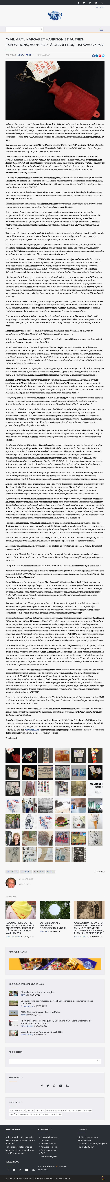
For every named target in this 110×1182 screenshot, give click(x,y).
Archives (45, 1140)
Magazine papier (55, 964)
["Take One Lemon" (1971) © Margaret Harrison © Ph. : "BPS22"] (95, 821)
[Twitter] (84, 3)
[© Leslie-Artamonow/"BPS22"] (13, 821)
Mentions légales (49, 1156)
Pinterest (100, 55)
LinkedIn (96, 55)
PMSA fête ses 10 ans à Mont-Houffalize (40, 1012)
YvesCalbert (24, 55)
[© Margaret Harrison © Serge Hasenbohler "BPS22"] (62, 821)
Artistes (26, 872)
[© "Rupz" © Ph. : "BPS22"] (45, 805)
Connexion (100, 7)
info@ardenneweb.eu (88, 1137)
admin (43, 931)
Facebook (93, 55)
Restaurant (44, 1114)
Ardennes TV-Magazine (56, 1111)
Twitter (103, 55)
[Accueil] (55, 20)
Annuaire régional (49, 1147)
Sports (54, 1114)
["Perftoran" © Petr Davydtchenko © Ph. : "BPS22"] (78, 805)
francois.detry (27, 1006)
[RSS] (102, 3)
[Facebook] (78, 3)
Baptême (88, 1111)
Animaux (30, 1111)
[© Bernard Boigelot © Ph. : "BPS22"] (29, 755)
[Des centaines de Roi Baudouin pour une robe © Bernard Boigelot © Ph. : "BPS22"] (29, 788)
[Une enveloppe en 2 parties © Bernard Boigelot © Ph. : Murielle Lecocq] (45, 854)
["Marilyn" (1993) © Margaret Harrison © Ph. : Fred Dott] (78, 821)
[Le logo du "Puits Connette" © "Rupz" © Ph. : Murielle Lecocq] (95, 838)
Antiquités (40, 1111)
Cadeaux (33, 1114)
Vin (60, 1114)
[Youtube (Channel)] (95, 3)
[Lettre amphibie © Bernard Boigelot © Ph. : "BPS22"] (62, 755)
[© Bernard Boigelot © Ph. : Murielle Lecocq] (62, 838)
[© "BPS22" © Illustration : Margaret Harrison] (95, 788)
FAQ (43, 1153)
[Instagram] (90, 3)
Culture (39, 872)
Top (102, 1179)
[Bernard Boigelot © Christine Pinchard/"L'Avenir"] (45, 838)
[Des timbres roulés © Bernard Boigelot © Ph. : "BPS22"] (45, 788)
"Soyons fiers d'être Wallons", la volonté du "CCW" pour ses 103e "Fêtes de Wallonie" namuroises (20, 928)
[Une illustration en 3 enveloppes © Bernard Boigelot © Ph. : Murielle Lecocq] (29, 854)
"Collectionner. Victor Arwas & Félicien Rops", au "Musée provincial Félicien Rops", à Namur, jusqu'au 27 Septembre (89, 928)
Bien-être (14, 1114)
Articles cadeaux (75, 1111)
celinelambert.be (63, 1178)
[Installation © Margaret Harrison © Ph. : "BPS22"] (29, 805)
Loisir (50, 872)
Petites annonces (49, 1150)
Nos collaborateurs (49, 1137)
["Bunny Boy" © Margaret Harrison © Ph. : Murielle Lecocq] (29, 821)
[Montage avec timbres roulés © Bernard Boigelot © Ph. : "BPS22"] (62, 788)
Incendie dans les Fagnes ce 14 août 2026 (42, 1032)
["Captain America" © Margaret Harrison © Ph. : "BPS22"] (13, 805)
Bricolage (24, 1114)
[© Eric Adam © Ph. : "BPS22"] (95, 755)
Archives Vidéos (48, 1143)
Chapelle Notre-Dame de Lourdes (37, 992)
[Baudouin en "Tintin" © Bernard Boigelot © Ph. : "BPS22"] (13, 788)
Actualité (12, 872)
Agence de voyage (17, 1111)
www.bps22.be (32, 730)
